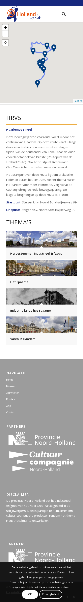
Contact (11, 412)
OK (30, 594)
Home (9, 379)
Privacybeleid (50, 594)
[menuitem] (62, 14)
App (8, 406)
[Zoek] (62, 14)
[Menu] (71, 14)
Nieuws (10, 386)
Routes (10, 399)
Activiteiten (13, 393)
